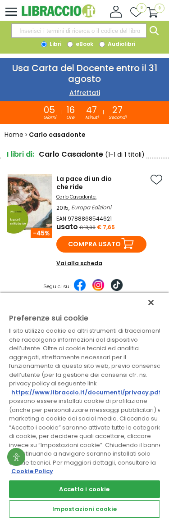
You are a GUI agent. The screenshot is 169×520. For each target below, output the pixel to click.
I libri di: (20, 154)
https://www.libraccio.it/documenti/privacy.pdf (86, 392)
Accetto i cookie (84, 489)
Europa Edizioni (91, 207)
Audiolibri (120, 44)
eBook (83, 44)
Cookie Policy (32, 471)
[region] (84, 406)
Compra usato (94, 244)
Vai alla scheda (79, 263)
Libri (54, 44)
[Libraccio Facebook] (79, 289)
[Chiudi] (151, 302)
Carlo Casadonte (76, 197)
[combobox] (78, 30)
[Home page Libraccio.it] (58, 15)
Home (14, 134)
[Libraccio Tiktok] (116, 289)
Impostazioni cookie (84, 509)
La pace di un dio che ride (84, 182)
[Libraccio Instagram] (98, 289)
